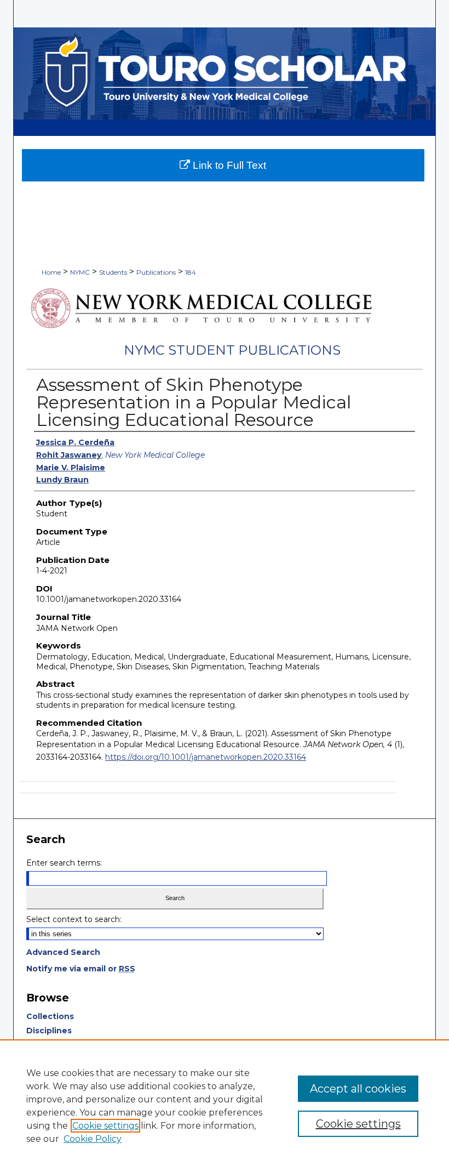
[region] (224, 1105)
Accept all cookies (358, 1088)
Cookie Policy (93, 1139)
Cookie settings (105, 1125)
